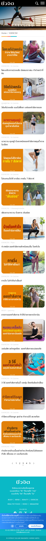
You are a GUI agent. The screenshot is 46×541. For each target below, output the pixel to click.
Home (4, 33)
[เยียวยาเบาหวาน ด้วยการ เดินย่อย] (23, 199)
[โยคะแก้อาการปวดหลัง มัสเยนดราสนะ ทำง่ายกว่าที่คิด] (23, 58)
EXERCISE (34, 499)
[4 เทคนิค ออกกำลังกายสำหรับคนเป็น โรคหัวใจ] (23, 233)
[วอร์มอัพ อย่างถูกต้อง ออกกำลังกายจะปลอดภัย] (23, 335)
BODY (10, 499)
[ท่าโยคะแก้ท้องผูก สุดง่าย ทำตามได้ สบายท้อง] (23, 403)
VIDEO (24, 504)
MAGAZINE (34, 504)
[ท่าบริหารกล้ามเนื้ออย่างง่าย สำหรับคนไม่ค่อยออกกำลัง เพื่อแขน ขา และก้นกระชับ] (23, 439)
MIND (17, 499)
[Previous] (12, 463)
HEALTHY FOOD (13, 504)
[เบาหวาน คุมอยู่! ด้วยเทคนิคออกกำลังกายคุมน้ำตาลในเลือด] (23, 129)
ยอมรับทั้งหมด (36, 526)
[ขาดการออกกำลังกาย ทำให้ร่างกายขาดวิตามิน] (23, 301)
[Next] (34, 463)
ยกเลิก (21, 526)
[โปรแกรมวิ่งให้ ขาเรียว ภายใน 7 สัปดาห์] (23, 165)
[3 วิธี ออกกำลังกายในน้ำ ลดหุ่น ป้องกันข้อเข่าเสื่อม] (23, 369)
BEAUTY (25, 499)
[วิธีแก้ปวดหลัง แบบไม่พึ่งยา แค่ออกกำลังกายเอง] (23, 94)
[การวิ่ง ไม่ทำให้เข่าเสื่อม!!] (23, 267)
